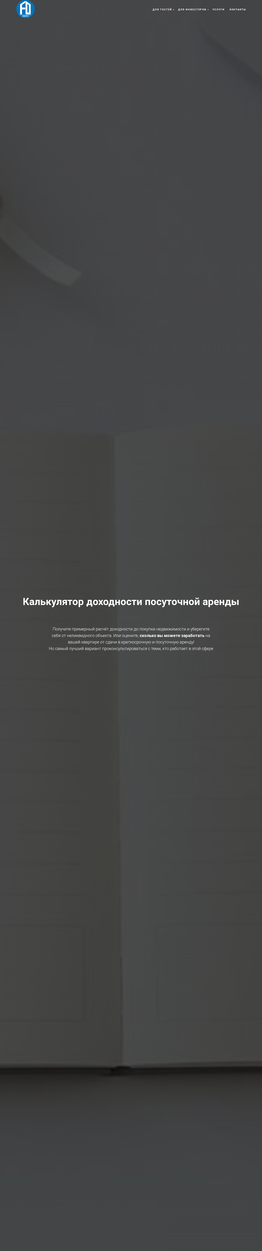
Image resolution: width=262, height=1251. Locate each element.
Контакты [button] (238, 9)
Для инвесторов (192, 9)
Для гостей (162, 9)
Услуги (219, 9)
